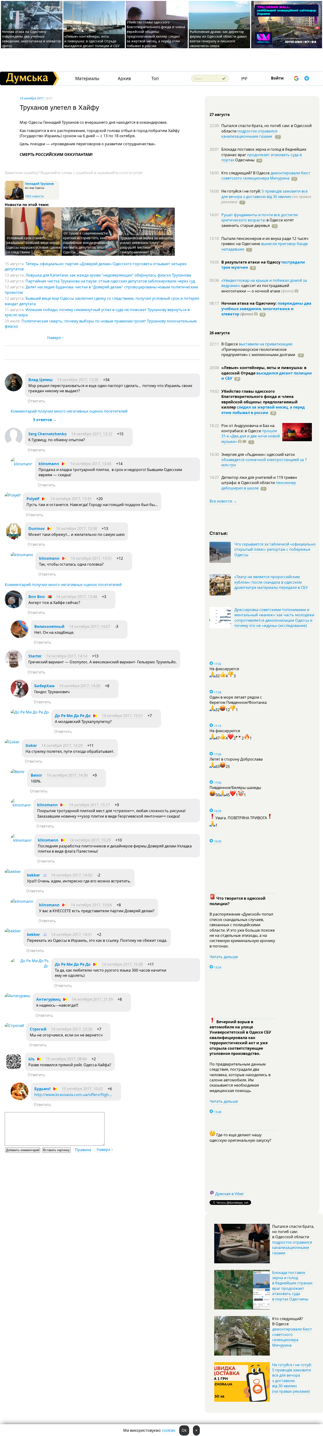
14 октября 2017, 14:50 (71, 875)
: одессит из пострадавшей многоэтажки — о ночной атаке (257, 288)
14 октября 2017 (32, 98)
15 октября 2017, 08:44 (66, 1059)
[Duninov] (13, 538)
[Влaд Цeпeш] (13, 389)
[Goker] (12, 741)
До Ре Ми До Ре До (73, 715)
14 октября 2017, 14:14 (66, 656)
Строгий (38, 1029)
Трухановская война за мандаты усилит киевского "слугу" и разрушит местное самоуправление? (146, 245)
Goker (31, 745)
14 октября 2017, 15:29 (90, 840)
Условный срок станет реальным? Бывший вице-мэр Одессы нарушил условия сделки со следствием (33, 245)
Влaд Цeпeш (40, 379)
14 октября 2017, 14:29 (62, 745)
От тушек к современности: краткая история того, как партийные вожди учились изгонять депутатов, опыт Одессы (86, 242)
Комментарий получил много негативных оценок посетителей (69, 411)
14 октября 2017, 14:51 (71, 934)
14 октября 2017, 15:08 (122, 964)
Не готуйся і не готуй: (241, 191)
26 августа (220, 332)
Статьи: (219, 532)
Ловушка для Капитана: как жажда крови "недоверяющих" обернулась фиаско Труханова (108, 275)
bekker (33, 875)
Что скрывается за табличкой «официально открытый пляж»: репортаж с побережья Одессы (275, 549)
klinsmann (49, 463)
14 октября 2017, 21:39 (92, 999)
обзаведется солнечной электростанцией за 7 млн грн (264, 462)
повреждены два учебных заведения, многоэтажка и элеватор (266, 309)
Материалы (87, 78)
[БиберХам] (19, 696)
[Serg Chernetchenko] (13, 444)
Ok (184, 1430)
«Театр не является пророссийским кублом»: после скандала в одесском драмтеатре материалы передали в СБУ (271, 582)
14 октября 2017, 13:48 (76, 596)
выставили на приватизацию (265, 344)
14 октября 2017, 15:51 (122, 715)
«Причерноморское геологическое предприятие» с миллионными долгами (258, 352)
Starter (35, 656)
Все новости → (223, 501)
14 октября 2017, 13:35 (71, 498)
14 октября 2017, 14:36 (67, 775)
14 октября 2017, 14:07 (89, 626)
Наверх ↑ (55, 337)
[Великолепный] (19, 636)
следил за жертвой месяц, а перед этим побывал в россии (263, 410)
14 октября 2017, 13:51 (91, 558)
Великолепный (49, 626)
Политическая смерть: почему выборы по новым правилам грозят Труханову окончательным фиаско (101, 323)
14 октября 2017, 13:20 (77, 379)
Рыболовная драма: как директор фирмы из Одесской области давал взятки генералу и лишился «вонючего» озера (218, 38)
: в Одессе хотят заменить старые (257, 222)
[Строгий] (14, 1025)
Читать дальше (224, 956)
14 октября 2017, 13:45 (90, 463)
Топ (155, 78)
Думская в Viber (229, 1193)
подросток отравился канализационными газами (249, 133)
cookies (168, 1430)
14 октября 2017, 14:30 (79, 685)
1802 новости (34, 196)
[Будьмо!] (19, 1098)
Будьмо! (42, 1088)
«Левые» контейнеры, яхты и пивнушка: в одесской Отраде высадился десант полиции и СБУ (92, 41)
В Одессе (230, 344)
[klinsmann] (22, 464)
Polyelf (32, 498)
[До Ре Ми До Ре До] (30, 712)
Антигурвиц (48, 999)
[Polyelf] (13, 495)
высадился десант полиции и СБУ (266, 375)
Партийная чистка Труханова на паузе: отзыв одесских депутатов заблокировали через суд (110, 281)
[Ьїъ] (13, 1069)
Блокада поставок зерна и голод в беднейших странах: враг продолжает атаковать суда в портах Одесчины (292, 1286)
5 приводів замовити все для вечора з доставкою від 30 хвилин (264, 194)
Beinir (36, 775)
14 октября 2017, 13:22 (91, 433)
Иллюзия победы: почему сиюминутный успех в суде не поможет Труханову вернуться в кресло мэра (97, 312)
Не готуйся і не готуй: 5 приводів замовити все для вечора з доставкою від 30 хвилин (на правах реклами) (292, 1378)
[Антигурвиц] (17, 995)
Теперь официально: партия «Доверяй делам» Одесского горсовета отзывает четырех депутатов (96, 266)
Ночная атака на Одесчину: (249, 303)
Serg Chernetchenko (47, 433)
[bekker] (13, 871)
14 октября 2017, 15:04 (91, 904)
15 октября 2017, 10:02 (82, 1088)
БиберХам (45, 685)
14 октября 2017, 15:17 (89, 804)
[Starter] (13, 666)
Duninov (36, 528)
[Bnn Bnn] (13, 606)
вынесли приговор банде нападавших (264, 246)
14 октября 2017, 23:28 (71, 1029)
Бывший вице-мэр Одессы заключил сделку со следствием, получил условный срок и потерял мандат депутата (102, 301)
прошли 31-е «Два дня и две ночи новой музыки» (250, 436)
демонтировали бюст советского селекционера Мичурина (265, 175)
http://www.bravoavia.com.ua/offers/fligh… (73, 1094)
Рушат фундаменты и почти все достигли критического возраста (259, 217)
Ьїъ (31, 1059)
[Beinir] (18, 771)
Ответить (36, 401)
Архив (124, 78)
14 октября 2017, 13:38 (76, 528)
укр (244, 77)
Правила (83, 1149)
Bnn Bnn (36, 596)
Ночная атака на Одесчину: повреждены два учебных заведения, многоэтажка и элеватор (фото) (31, 38)
